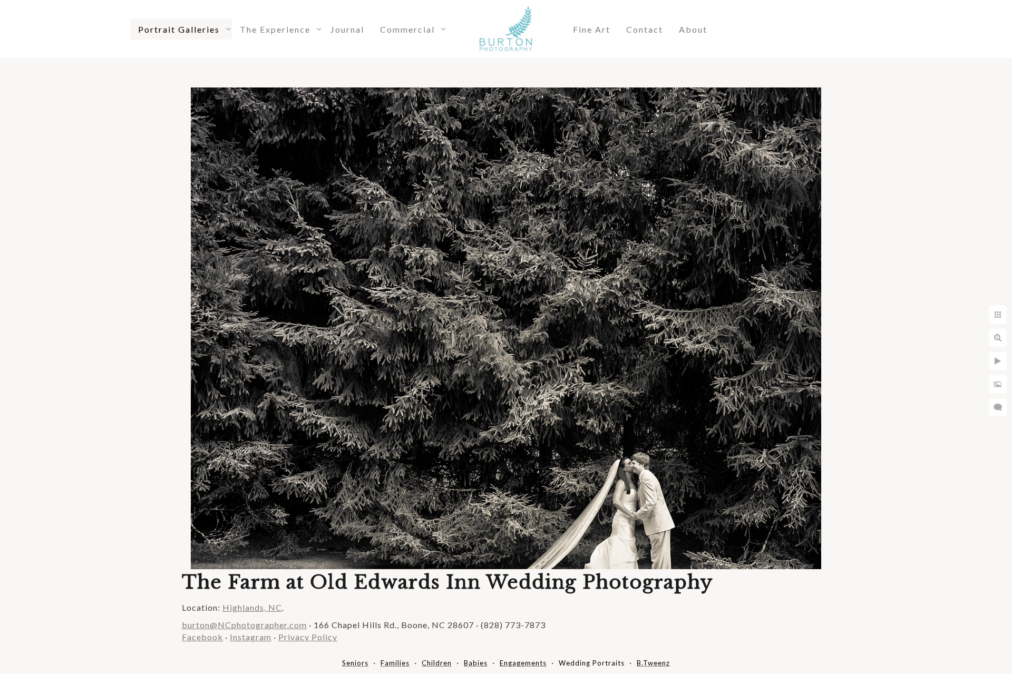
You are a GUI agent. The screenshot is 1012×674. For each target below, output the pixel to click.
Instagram (250, 637)
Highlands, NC (252, 607)
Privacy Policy (307, 637)
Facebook (202, 637)
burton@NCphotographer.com (244, 625)
